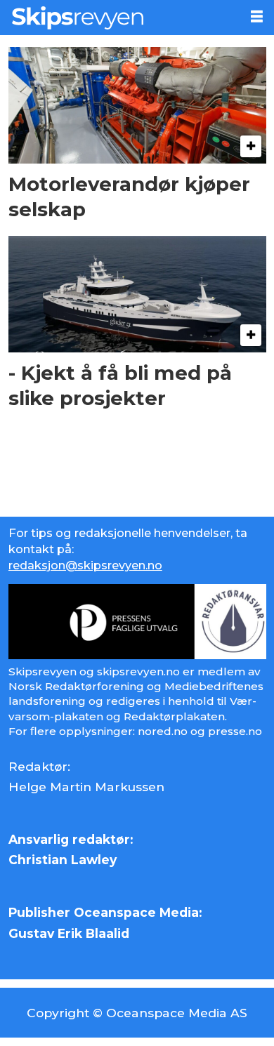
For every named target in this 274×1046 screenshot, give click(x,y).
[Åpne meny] (257, 17)
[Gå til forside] (119, 17)
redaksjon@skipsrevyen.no (85, 565)
